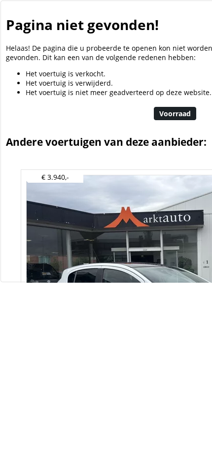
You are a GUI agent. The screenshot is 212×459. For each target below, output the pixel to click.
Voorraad (175, 113)
